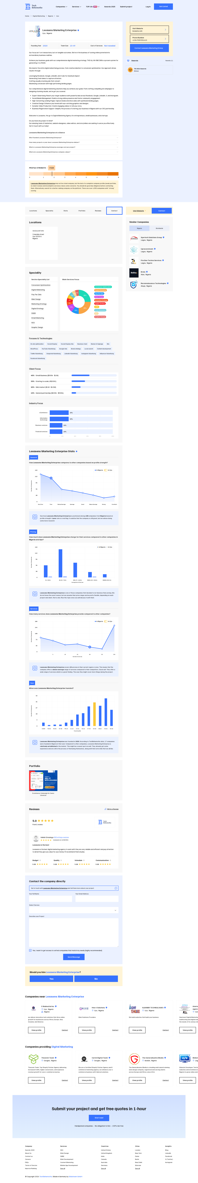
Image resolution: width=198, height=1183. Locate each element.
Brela (144, 272)
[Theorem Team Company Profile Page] (33, 1059)
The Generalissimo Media (154, 1058)
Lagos (143, 240)
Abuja (143, 286)
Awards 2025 (109, 6)
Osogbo (47, 1060)
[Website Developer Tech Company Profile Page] (184, 1059)
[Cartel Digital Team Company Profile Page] (83, 1059)
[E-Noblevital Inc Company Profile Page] (33, 1008)
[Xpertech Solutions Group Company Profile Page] (134, 238)
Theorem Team (48, 1058)
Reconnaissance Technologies (154, 283)
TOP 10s (91, 6)
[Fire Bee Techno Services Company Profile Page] (134, 261)
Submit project (126, 6)
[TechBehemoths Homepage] (33, 6)
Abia (142, 274)
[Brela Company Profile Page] (134, 273)
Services (75, 6)
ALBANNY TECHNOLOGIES (154, 1007)
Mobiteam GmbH (75, 1176)
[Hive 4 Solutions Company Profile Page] (83, 1008)
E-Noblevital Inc (48, 1006)
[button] (174, 1018)
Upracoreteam (148, 249)
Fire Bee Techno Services (152, 260)
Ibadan (147, 1060)
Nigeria (49, 33)
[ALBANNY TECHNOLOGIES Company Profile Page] (134, 1008)
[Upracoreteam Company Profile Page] (134, 250)
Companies (60, 6)
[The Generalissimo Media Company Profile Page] (134, 1059)
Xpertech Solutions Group (152, 237)
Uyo (43, 33)
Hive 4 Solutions (99, 1007)
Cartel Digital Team (101, 1058)
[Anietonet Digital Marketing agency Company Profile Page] (184, 1008)
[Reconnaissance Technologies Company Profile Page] (134, 284)
